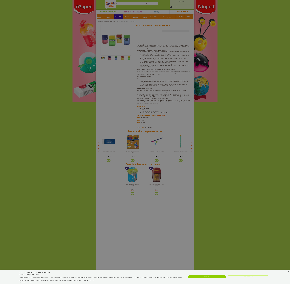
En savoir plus (91, 280)
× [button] (288, 271)
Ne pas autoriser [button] (248, 276)
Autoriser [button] (207, 276)
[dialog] (145, 277)
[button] (100, 282)
